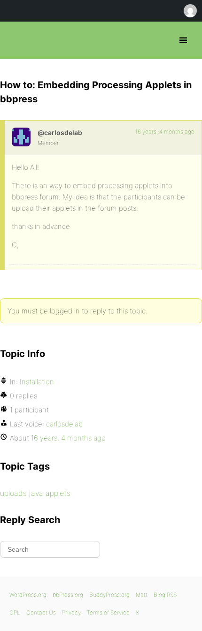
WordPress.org (28, 594)
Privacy (71, 612)
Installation (37, 381)
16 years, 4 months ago (164, 131)
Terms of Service (108, 612)
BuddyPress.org (109, 594)
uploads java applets (35, 493)
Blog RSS (165, 594)
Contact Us (41, 612)
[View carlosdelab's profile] (21, 137)
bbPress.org (15, 40)
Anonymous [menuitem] (190, 11)
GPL (14, 612)
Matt (142, 594)
